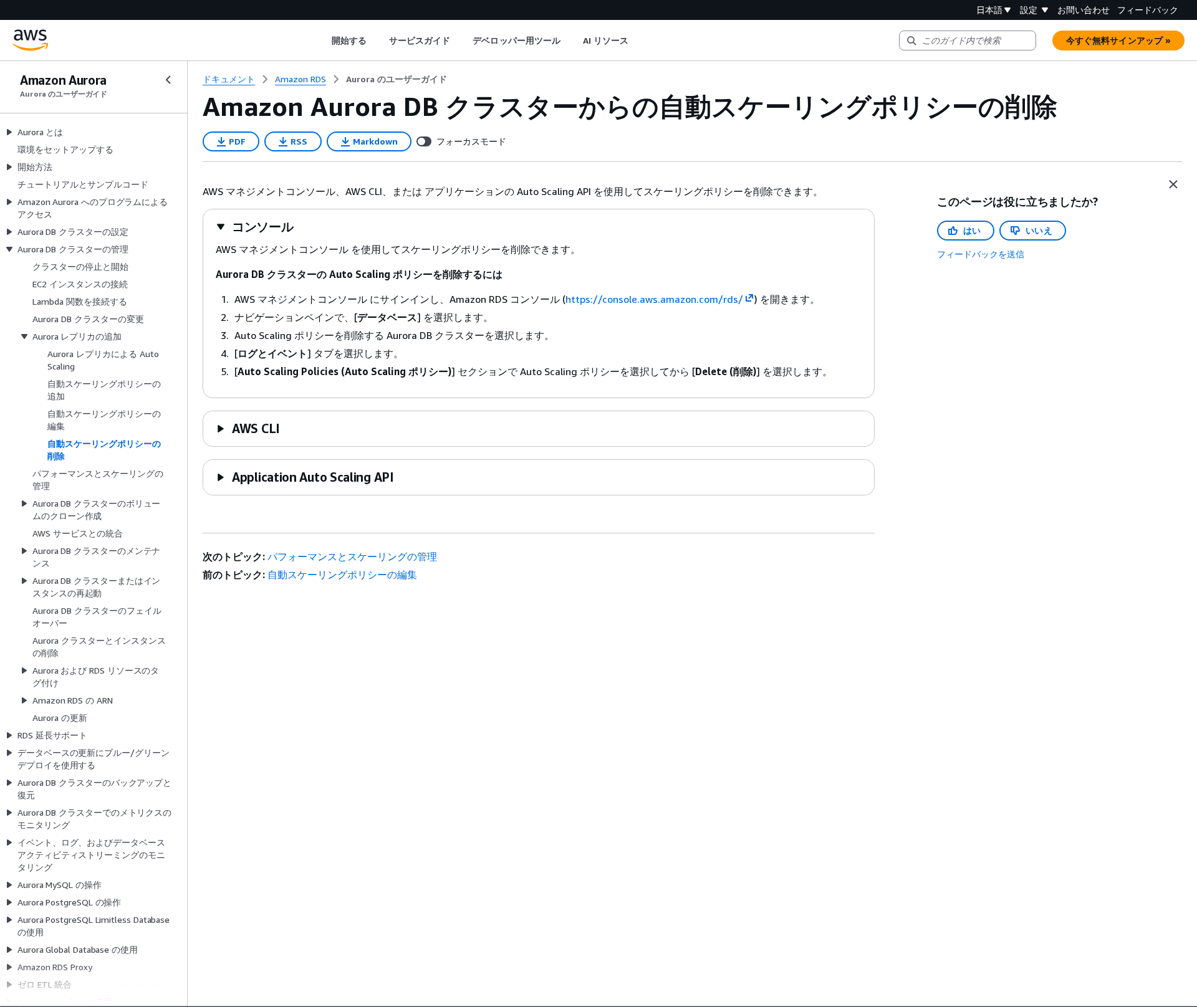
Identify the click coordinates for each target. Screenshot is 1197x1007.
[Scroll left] (322, 40)
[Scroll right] (638, 40)
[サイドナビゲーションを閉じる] (168, 80)
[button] (255, 226)
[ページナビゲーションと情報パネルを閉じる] (1173, 184)
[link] (396, 79)
